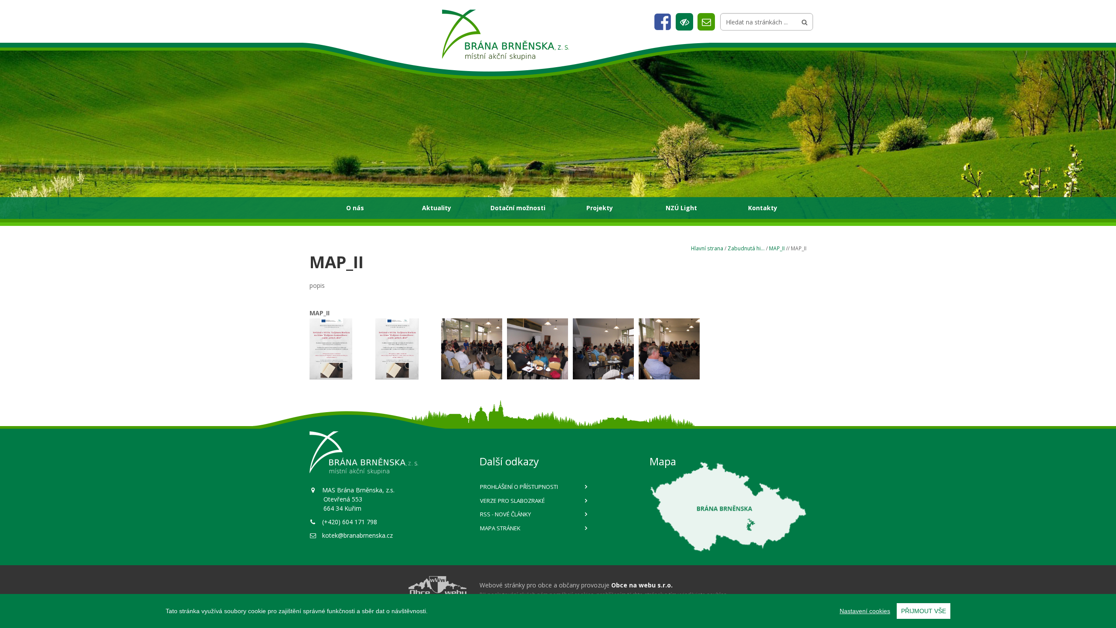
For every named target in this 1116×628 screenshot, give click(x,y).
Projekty (599, 208)
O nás (355, 208)
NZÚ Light (681, 208)
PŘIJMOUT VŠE (923, 611)
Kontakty (762, 208)
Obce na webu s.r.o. (642, 585)
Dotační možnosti (517, 208)
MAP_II (777, 248)
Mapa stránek (500, 528)
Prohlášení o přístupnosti (519, 487)
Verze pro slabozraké (512, 501)
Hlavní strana (707, 248)
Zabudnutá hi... (746, 248)
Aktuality (436, 208)
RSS (505, 514)
